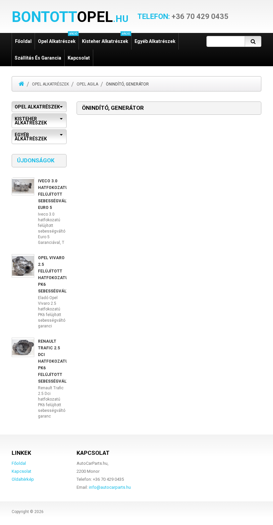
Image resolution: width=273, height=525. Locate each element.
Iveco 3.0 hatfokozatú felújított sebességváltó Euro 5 (55, 194)
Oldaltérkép (23, 479)
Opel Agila (87, 84)
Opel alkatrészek (50, 84)
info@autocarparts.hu (110, 487)
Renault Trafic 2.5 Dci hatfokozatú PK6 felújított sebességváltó (55, 361)
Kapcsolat (79, 58)
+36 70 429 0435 (182, 17)
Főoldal (23, 41)
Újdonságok (36, 160)
